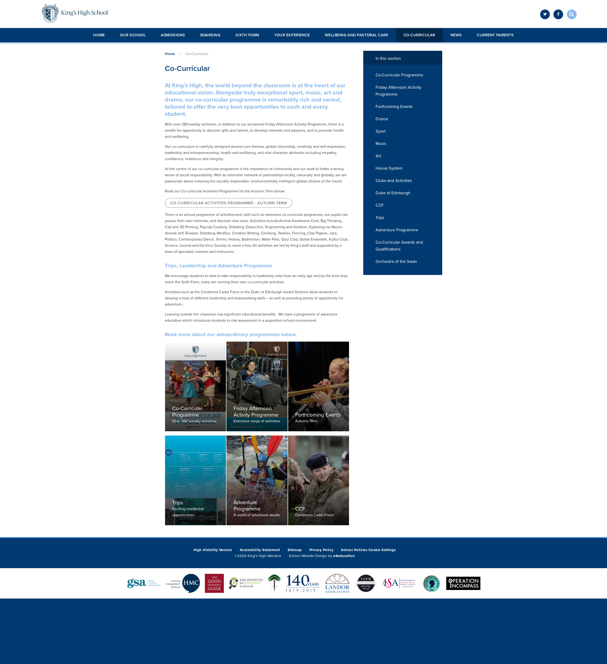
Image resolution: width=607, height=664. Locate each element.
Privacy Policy (321, 550)
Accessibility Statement (260, 550)
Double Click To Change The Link (195, 386)
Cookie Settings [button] (382, 550)
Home (99, 35)
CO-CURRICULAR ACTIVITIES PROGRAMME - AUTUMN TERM (228, 203)
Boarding (210, 35)
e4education (344, 556)
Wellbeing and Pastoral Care (356, 35)
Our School (133, 35)
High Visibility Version (212, 550)
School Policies (354, 550)
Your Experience (292, 35)
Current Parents (495, 35)
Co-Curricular (419, 35)
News (456, 35)
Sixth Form (247, 35)
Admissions (173, 35)
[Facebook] (558, 14)
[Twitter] (545, 14)
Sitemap (295, 550)
